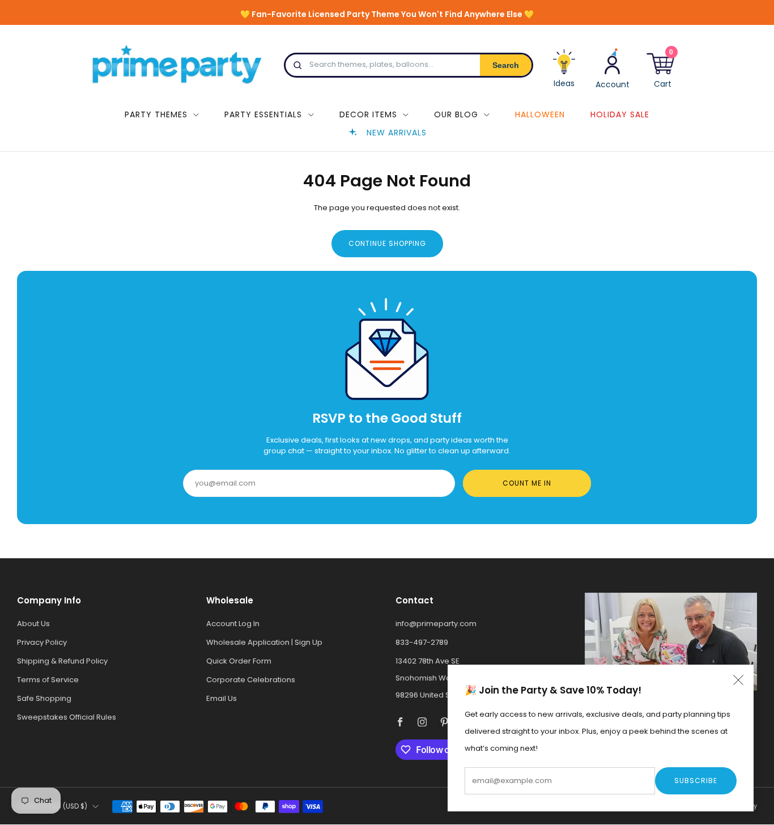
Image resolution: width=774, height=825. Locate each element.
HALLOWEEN (540, 114)
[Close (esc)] (738, 680)
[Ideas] (564, 72)
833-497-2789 (421, 642)
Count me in (527, 483)
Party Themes (156, 114)
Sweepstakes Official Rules (66, 717)
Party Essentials (263, 114)
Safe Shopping (44, 698)
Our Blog (456, 114)
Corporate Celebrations (250, 679)
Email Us (221, 698)
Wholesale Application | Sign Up (264, 642)
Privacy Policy (42, 642)
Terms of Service (48, 679)
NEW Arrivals (397, 132)
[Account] (613, 68)
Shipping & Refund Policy (62, 661)
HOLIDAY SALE (619, 114)
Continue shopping (387, 243)
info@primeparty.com (436, 623)
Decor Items (368, 114)
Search (505, 65)
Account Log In (233, 623)
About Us (33, 623)
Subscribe (695, 780)
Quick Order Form (238, 661)
